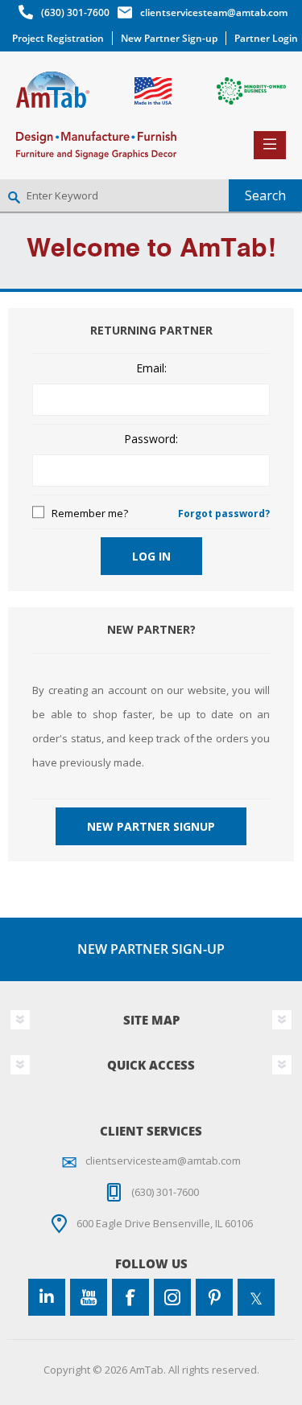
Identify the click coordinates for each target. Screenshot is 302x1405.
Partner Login (266, 38)
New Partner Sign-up (169, 38)
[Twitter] (256, 1297)
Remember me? (90, 513)
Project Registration (58, 38)
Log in (151, 556)
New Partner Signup (151, 826)
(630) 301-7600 (75, 12)
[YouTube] (88, 1297)
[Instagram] (172, 1297)
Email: (151, 369)
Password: (151, 439)
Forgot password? (224, 513)
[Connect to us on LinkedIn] (46, 1297)
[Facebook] (130, 1297)
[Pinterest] (214, 1297)
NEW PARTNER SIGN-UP (151, 949)
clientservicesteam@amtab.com (214, 12)
